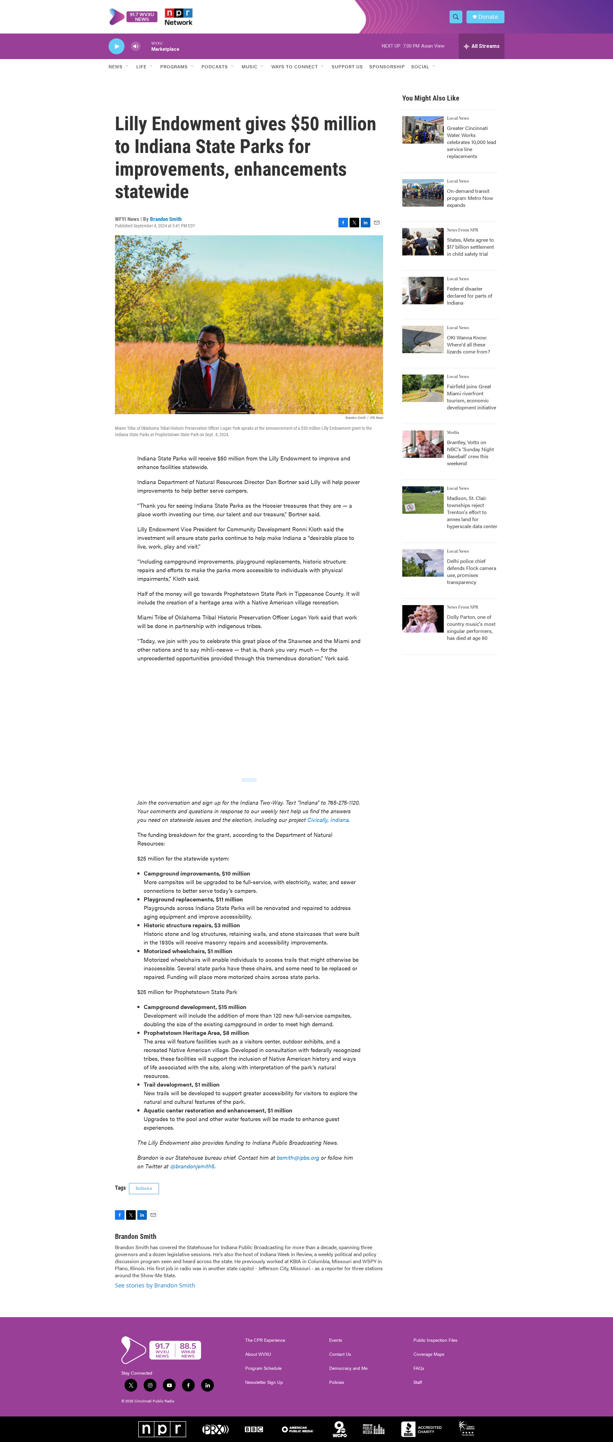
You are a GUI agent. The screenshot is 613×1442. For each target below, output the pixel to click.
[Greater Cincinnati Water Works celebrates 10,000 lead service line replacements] (423, 130)
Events (335, 1340)
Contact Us (340, 1354)
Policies (336, 1382)
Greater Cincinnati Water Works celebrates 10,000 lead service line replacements (471, 142)
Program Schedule (263, 1368)
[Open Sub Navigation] (127, 66)
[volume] (135, 46)
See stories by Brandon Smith (155, 1285)
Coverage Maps (428, 1354)
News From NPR (462, 230)
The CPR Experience (265, 1340)
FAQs (418, 1368)
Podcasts (214, 66)
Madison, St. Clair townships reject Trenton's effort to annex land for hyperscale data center (472, 512)
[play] (116, 46)
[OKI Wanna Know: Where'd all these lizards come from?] (423, 339)
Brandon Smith (166, 219)
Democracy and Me (348, 1368)
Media (453, 432)
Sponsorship (387, 66)
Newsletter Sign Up (264, 1382)
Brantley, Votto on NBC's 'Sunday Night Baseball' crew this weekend (470, 452)
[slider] (146, 46)
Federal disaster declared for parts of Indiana (469, 295)
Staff (417, 1382)
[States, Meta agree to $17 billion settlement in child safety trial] (423, 241)
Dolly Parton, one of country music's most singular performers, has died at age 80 (471, 627)
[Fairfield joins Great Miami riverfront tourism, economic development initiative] (423, 388)
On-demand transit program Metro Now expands (470, 198)
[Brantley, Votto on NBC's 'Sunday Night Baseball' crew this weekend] (423, 444)
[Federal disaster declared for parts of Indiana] (423, 290)
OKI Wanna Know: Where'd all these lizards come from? (468, 344)
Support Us (347, 66)
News (116, 66)
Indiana (144, 1188)
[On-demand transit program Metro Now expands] (423, 193)
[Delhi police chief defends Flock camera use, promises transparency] (423, 563)
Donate (488, 16)
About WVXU (258, 1354)
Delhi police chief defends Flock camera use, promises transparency (471, 571)
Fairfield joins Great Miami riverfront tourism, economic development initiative (471, 397)
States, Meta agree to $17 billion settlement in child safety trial (470, 246)
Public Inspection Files (435, 1340)
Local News (458, 118)
